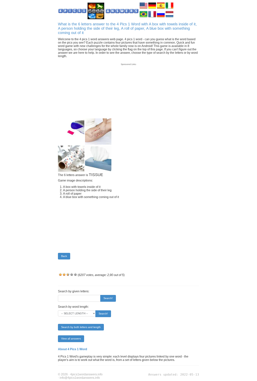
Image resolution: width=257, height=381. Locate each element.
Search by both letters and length (81, 327)
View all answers (71, 338)
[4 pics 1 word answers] (144, 8)
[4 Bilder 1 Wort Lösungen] (152, 8)
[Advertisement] (128, 88)
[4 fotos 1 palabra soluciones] (161, 8)
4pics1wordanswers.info (86, 374)
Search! (108, 298)
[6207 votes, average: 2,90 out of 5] (60, 274)
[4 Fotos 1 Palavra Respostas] (144, 17)
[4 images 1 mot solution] (152, 17)
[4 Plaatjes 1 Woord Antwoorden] (169, 17)
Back (64, 256)
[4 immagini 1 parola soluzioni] (169, 8)
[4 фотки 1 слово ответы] (161, 17)
